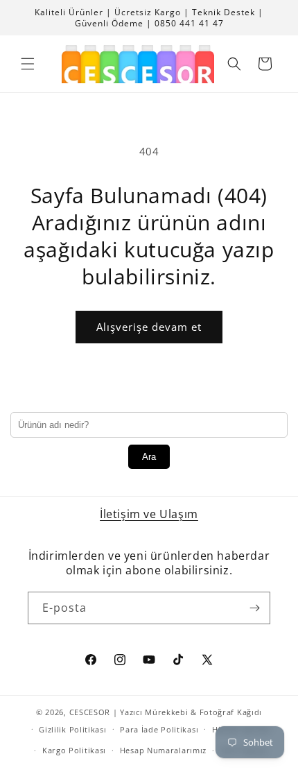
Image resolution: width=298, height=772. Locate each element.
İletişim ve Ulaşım (149, 514)
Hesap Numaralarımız (163, 750)
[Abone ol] (254, 608)
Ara (149, 457)
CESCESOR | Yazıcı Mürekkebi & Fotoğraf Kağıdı (166, 712)
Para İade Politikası (159, 729)
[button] (27, 64)
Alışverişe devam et (149, 327)
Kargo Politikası (74, 750)
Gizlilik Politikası (72, 729)
